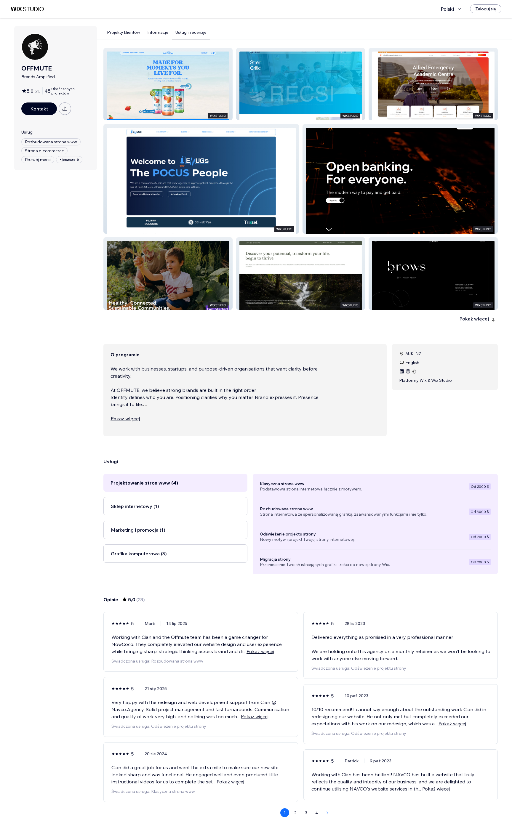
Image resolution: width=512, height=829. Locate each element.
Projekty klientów (123, 32)
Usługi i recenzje (191, 32)
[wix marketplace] (27, 9)
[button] (168, 84)
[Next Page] (327, 812)
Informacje (157, 32)
